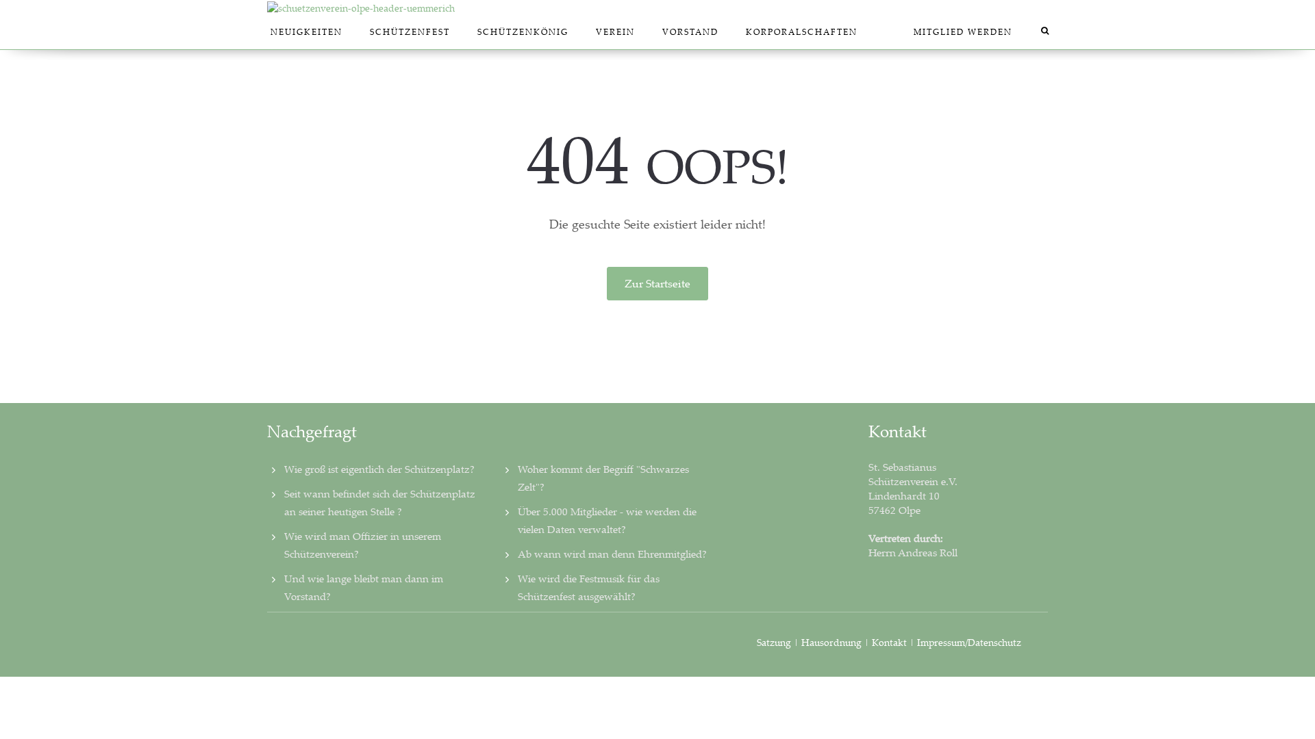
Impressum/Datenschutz (969, 642)
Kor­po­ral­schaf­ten (801, 32)
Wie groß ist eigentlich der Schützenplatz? (379, 469)
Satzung (774, 642)
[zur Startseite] (657, 7)
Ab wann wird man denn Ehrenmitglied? (612, 553)
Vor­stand (690, 32)
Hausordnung (832, 642)
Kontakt (889, 642)
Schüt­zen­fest (410, 32)
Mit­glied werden (963, 32)
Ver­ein (615, 32)
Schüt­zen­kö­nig (522, 32)
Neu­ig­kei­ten (306, 32)
